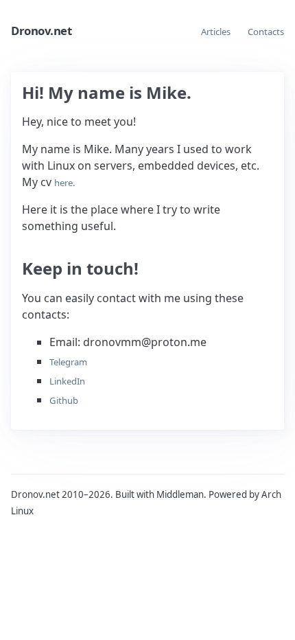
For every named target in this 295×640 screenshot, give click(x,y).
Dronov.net (41, 30)
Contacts (266, 31)
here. (64, 182)
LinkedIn (67, 381)
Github (63, 400)
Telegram (68, 362)
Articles (216, 31)
